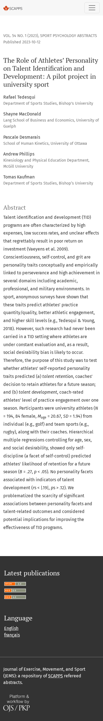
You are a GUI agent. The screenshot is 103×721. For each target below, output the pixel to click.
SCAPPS (55, 675)
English (11, 628)
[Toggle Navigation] (92, 7)
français (12, 635)
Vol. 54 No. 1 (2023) (20, 35)
